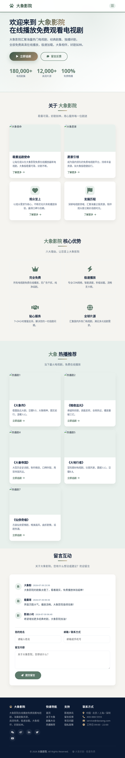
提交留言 (30, 675)
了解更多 (17, 172)
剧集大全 (50, 720)
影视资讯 (68, 712)
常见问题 (68, 720)
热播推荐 (50, 724)
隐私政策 (68, 724)
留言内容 (20, 647)
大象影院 (23, 6)
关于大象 (50, 716)
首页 (48, 712)
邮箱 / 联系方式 (72, 632)
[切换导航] (112, 5)
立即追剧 (25, 56)
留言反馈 (55, 56)
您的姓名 (20, 632)
